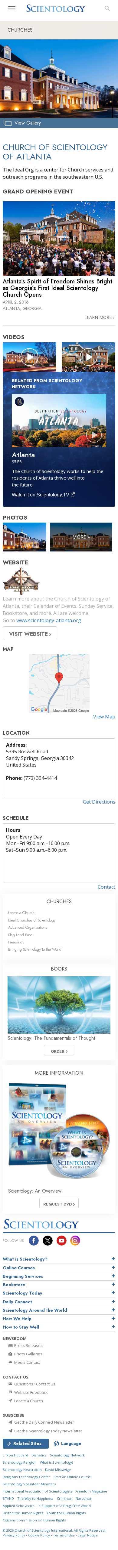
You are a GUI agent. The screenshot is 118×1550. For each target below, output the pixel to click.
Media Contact (26, 1362)
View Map (104, 716)
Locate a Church (21, 912)
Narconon (84, 1498)
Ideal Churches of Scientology (32, 920)
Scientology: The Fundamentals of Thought (51, 1038)
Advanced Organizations (27, 927)
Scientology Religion (20, 1462)
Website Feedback (30, 1392)
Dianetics (38, 1455)
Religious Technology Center (26, 1476)
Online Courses (19, 1268)
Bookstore (14, 1285)
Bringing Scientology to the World (34, 949)
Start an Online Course (72, 1476)
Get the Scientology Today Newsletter (47, 1431)
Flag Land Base (20, 935)
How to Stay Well (21, 1327)
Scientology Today (22, 1293)
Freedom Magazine (91, 1491)
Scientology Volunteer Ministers (29, 1484)
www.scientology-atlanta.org (48, 620)
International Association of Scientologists (37, 1491)
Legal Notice (88, 1535)
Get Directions (99, 801)
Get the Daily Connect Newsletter (43, 1422)
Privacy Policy (14, 1535)
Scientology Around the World (35, 1310)
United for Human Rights (23, 1513)
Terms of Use (64, 1535)
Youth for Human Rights (66, 1513)
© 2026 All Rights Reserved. (54, 1530)
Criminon (64, 1498)
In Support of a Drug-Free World (64, 1505)
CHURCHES (59, 901)
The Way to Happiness (35, 1498)
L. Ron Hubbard (15, 1455)
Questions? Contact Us (34, 1384)
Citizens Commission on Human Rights (34, 1520)
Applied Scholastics (18, 1505)
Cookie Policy (39, 1535)
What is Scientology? (25, 1259)
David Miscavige (58, 1469)
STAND (8, 1498)
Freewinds (16, 942)
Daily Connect (17, 1302)
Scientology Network (67, 1455)
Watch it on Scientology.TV (41, 494)
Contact (106, 887)
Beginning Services (23, 1276)
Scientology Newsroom (22, 1469)
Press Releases (28, 1345)
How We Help (17, 1319)
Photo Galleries (27, 1354)
